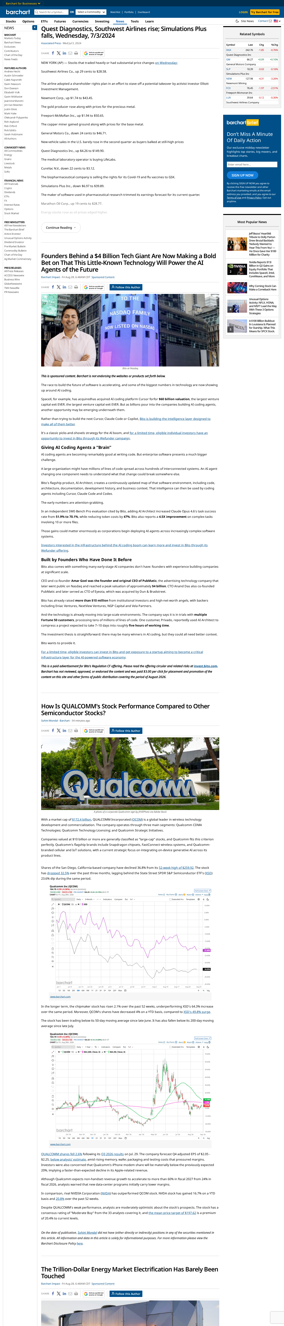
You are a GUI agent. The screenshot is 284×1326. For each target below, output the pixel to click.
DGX (228, 50)
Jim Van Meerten (13, 105)
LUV (228, 97)
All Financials (11, 184)
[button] (277, 21)
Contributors (11, 51)
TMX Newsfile (11, 288)
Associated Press (51, 43)
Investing (102, 21)
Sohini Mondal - (50, 720)
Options (28, 21)
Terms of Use (234, 197)
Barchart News (12, 42)
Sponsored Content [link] (103, 277)
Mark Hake (10, 113)
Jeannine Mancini (13, 101)
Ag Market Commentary (17, 259)
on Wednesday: (166, 63)
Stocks (11, 21)
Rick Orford (10, 126)
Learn (149, 21)
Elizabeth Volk (12, 92)
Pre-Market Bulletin (15, 246)
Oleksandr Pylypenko (16, 117)
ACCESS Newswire (14, 275)
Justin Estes (10, 109)
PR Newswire (11, 292)
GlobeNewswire (13, 283)
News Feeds (11, 59)
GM (228, 59)
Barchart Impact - (51, 277)
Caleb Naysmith (13, 79)
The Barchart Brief (14, 229)
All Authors (10, 138)
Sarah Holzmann (13, 134)
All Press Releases (13, 271)
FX (5, 200)
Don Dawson (11, 88)
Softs (7, 171)
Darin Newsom (12, 84)
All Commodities (13, 150)
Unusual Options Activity (18, 238)
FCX (228, 88)
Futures (60, 21)
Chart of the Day (13, 55)
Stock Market (11, 213)
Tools (135, 21)
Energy (8, 155)
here (80, 1243)
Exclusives (9, 46)
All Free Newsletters (15, 225)
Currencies (80, 21)
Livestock (9, 163)
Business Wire (12, 279)
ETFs (44, 21)
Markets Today (12, 38)
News (120, 21)
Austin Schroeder (13, 75)
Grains (7, 159)
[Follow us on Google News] (92, 53)
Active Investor (12, 233)
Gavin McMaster (13, 96)
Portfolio (128, 12)
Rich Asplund (11, 121)
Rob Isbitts (10, 130)
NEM (229, 78)
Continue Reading (59, 227)
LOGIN (243, 12)
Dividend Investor (14, 242)
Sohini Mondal (87, 1232)
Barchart (65, 720)
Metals (8, 167)
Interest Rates (12, 204)
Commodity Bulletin (15, 250)
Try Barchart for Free (265, 12)
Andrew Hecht (12, 71)
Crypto (8, 188)
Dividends (9, 192)
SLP (228, 69)
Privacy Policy (254, 197)
